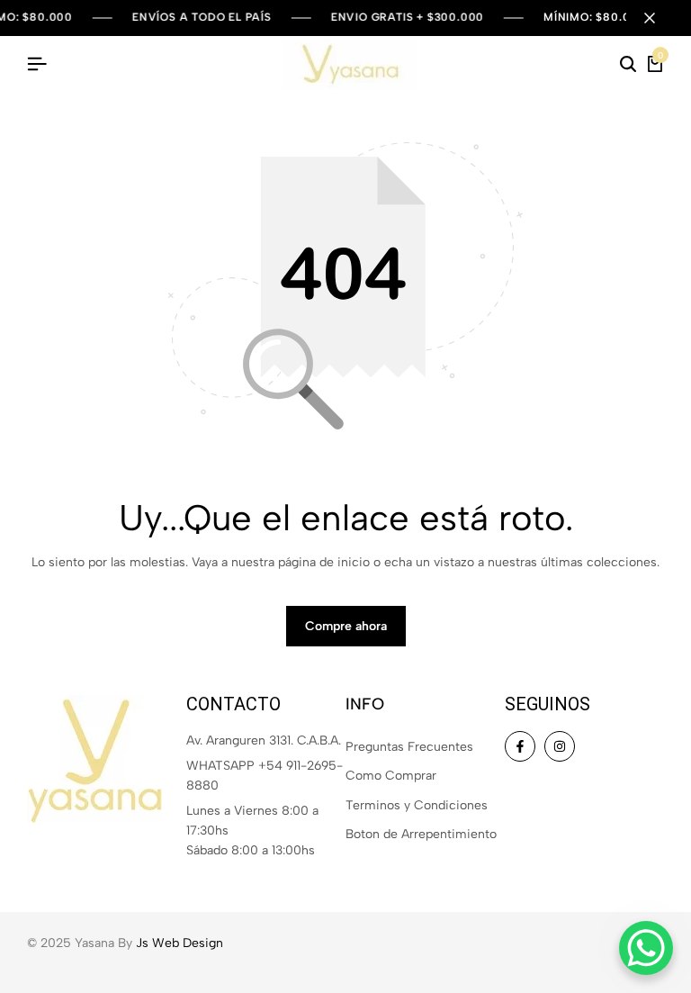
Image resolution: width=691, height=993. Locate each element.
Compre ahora (346, 626)
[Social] (520, 746)
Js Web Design (179, 943)
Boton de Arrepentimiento (421, 834)
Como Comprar (391, 775)
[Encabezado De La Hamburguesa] (37, 64)
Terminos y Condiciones (417, 805)
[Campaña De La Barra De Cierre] (658, 18)
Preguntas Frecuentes (409, 746)
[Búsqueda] (628, 65)
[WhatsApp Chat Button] (646, 948)
